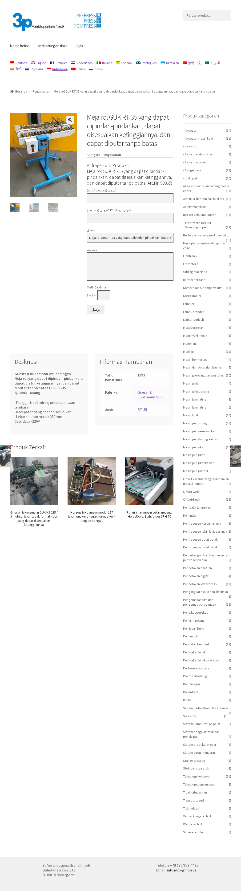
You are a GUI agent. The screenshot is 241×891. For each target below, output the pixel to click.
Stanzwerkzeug (194, 760)
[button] (70, 120)
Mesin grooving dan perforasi (204, 375)
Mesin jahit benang (196, 391)
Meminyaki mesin (195, 335)
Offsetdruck (191, 499)
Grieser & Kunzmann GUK (150, 394)
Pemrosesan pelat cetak (200, 539)
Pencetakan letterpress (200, 584)
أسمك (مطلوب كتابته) (101, 190)
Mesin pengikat (194, 447)
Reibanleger (191, 684)
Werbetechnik (193, 824)
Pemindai (189, 515)
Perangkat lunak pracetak (201, 660)
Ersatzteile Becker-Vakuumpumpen (198, 225)
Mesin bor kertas (195, 359)
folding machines (195, 272)
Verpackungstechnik (197, 816)
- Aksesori (190, 130)
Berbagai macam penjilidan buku (205, 235)
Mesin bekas (19, 45)
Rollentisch (191, 692)
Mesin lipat (190, 415)
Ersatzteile (190, 264)
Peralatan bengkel (196, 644)
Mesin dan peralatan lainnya (202, 367)
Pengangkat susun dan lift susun (205, 592)
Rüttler (188, 700)
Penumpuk (190, 636)
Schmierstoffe (193, 832)
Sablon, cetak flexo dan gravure (205, 708)
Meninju (188, 351)
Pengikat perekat (195, 612)
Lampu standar (193, 312)
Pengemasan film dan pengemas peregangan (199, 602)
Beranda (21, 91)
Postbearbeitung (195, 676)
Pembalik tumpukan (197, 507)
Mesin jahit (190, 383)
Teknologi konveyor (197, 776)
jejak (79, 45)
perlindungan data (52, 45)
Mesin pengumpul (195, 471)
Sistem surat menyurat (199, 752)
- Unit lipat (190, 178)
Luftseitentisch (193, 319)
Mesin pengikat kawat (198, 463)
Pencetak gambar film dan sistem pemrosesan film (206, 557)
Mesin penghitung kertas (200, 439)
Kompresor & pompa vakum (202, 288)
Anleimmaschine (194, 207)
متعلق (91, 230)
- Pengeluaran (40, 91)
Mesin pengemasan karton (201, 431)
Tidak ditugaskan (195, 792)
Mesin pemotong (195, 423)
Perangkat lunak (194, 652)
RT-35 (142, 409)
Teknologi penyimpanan (199, 784)
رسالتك (92, 249)
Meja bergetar (193, 327)
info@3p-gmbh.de (181, 870)
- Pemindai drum (194, 162)
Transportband (193, 800)
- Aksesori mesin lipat (198, 138)
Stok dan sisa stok (196, 768)
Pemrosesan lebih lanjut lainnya (205, 531)
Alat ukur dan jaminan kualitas (203, 199)
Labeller (188, 304)
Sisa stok (189, 716)
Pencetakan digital (196, 576)
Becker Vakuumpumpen (199, 215)
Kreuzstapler (192, 296)
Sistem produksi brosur (199, 744)
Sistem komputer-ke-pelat (201, 724)
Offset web (191, 492)
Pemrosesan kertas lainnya (202, 523)
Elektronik (190, 256)
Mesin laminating (194, 399)
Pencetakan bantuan (197, 568)
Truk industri (191, 808)
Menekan (189, 343)
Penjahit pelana (194, 620)
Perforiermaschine (196, 668)
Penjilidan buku (193, 628)
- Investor (190, 146)
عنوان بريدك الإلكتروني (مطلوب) (109, 210)
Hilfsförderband (194, 280)
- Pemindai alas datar (197, 154)
